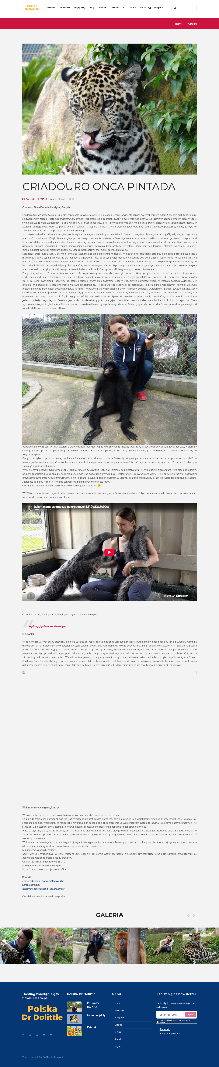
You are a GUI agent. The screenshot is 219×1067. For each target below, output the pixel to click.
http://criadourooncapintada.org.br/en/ (43, 889)
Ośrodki (102, 7)
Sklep (132, 7)
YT (124, 7)
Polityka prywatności (170, 1034)
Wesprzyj (145, 7)
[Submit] (190, 1014)
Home (51, 7)
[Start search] (174, 8)
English (158, 7)
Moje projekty (96, 1015)
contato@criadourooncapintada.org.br (42, 881)
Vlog (91, 7)
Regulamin (165, 1029)
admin (51, 199)
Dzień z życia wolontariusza (47, 626)
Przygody (79, 7)
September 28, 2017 (35, 199)
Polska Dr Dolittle (93, 1005)
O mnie (115, 7)
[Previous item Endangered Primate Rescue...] (66, 109)
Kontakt (118, 1039)
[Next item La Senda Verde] (153, 109)
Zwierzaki (64, 7)
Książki (91, 1027)
